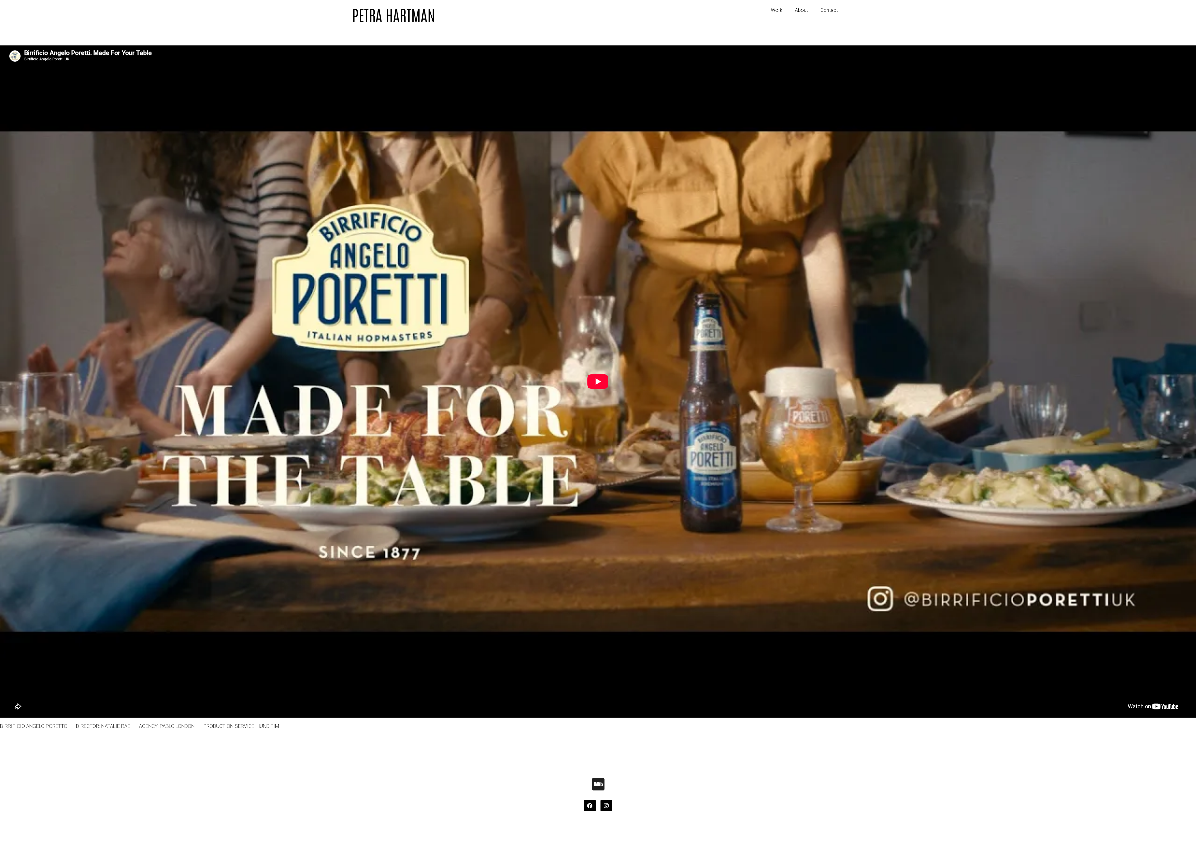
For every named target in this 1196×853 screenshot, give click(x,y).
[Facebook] (590, 805)
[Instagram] (606, 805)
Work (776, 10)
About (801, 10)
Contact (829, 10)
